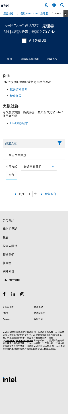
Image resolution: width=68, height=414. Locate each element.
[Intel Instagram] (22, 294)
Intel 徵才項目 (12, 280)
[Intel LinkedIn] (13, 294)
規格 (9, 59)
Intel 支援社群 (19, 123)
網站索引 (8, 271)
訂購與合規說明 (30, 59)
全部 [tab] (12, 175)
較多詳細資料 (18, 89)
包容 (6, 237)
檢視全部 (51, 194)
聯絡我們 (8, 254)
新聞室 (7, 263)
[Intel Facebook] (4, 294)
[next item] (65, 13)
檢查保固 (16, 96)
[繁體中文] (54, 5)
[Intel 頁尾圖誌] (10, 379)
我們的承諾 (10, 229)
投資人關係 (10, 246)
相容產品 (52, 59)
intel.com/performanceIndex (19, 340)
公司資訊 (8, 220)
